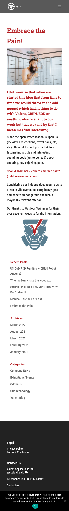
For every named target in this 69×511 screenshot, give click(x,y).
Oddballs (16, 384)
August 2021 (18, 331)
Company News (20, 371)
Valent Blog (17, 398)
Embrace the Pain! (22, 306)
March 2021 (18, 338)
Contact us (13, 485)
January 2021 (19, 352)
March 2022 (18, 325)
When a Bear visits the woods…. (30, 280)
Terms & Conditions (18, 452)
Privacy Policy (15, 448)
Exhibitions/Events (22, 377)
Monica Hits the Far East (26, 299)
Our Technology (20, 391)
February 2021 (19, 345)
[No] (65, 500)
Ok (35, 506)
